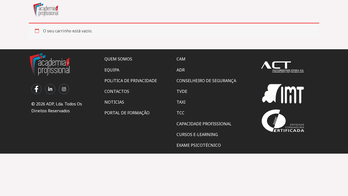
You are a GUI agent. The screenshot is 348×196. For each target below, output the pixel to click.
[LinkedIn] (50, 89)
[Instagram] (64, 89)
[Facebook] (36, 89)
